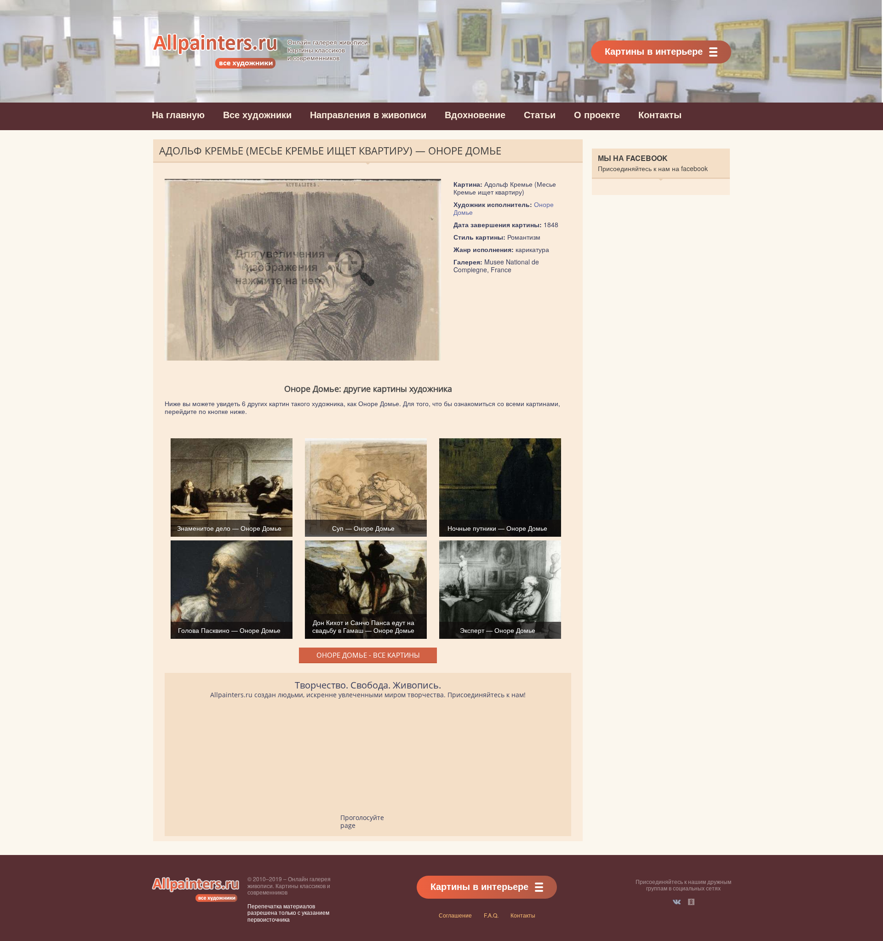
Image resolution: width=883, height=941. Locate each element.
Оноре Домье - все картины (368, 655)
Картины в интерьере (654, 50)
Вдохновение (475, 114)
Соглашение (455, 915)
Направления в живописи (368, 114)
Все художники (257, 114)
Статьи (540, 114)
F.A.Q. (491, 915)
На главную (178, 114)
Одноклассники (691, 902)
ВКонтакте (677, 902)
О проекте (597, 114)
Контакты (660, 114)
